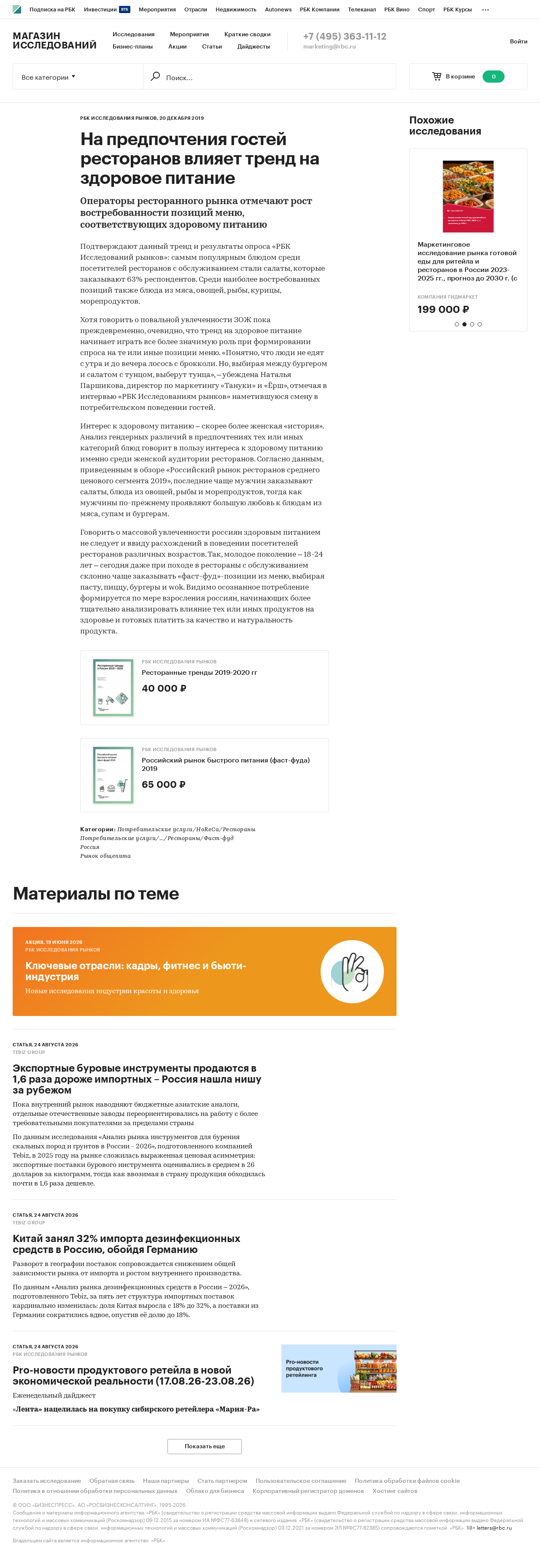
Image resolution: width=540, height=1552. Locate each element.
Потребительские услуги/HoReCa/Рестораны (186, 830)
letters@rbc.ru (494, 1527)
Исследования (133, 35)
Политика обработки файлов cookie (407, 1481)
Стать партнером (222, 1481)
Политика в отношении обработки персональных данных (95, 1491)
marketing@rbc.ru (329, 47)
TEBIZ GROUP (29, 1052)
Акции (177, 47)
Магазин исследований (55, 41)
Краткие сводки (247, 35)
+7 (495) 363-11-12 (344, 36)
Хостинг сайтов (395, 1491)
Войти (518, 42)
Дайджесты (254, 47)
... (485, 8)
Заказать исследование (47, 1481)
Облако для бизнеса (215, 1491)
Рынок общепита (105, 856)
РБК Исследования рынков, (119, 118)
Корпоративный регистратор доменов (308, 1491)
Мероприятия (189, 35)
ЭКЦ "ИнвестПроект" (445, 297)
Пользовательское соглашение (301, 1481)
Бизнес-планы (133, 47)
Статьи (212, 47)
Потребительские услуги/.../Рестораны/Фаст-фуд (157, 838)
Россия (90, 847)
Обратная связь (112, 1481)
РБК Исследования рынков (179, 662)
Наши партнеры (166, 1481)
